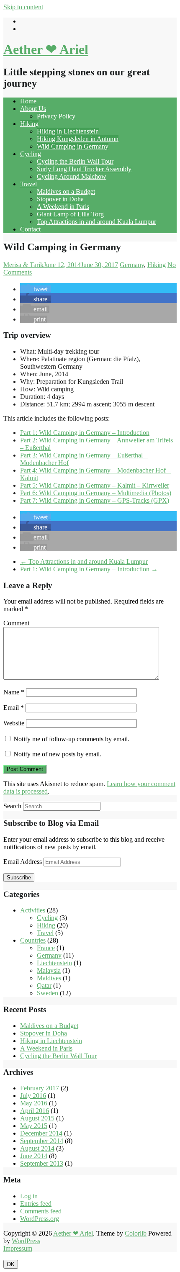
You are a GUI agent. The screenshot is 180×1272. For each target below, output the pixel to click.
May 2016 (33, 1103)
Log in (29, 1196)
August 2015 (37, 1118)
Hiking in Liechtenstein (68, 131)
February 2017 (39, 1088)
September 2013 (41, 1163)
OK (11, 1264)
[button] (35, 289)
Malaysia (49, 970)
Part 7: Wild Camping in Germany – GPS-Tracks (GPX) (94, 500)
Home (28, 101)
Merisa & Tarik (23, 264)
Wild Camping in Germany (72, 146)
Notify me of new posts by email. (57, 754)
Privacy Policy (56, 116)
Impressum (17, 1248)
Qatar (44, 985)
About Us (33, 108)
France (46, 947)
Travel (28, 184)
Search (12, 805)
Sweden (47, 993)
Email (13, 707)
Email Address (23, 861)
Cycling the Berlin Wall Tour (75, 161)
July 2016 (33, 1095)
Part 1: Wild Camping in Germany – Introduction (84, 432)
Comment (16, 623)
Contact (30, 229)
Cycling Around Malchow (71, 176)
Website (13, 723)
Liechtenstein (54, 962)
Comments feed (41, 1211)
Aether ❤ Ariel (45, 49)
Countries (33, 940)
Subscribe (19, 877)
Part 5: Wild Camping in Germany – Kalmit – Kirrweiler (94, 485)
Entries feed (35, 1203)
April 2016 (34, 1110)
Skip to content (23, 6)
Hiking (29, 123)
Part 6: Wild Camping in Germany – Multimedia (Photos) (95, 492)
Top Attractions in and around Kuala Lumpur (96, 221)
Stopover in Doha (60, 199)
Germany (132, 264)
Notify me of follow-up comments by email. (71, 739)
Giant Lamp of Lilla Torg (70, 214)
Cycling (30, 153)
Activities (32, 910)
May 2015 (33, 1125)
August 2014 (37, 1148)
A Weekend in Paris (63, 206)
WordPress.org (39, 1218)
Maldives (49, 978)
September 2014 (41, 1140)
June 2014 (33, 1155)
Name (13, 692)
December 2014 (41, 1133)
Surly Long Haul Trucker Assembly (84, 168)
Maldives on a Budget (66, 191)
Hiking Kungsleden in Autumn (77, 138)
